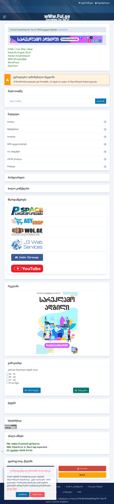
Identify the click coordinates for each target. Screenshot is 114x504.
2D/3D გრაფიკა (56, 159)
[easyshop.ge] (27, 221)
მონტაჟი (56, 166)
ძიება (100, 101)
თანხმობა (22, 494)
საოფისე (56, 136)
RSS (83, 475)
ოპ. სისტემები (56, 151)
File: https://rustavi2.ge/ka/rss (23, 443)
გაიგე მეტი (12, 488)
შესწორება (37, 494)
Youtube (83, 468)
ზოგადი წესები (96, 486)
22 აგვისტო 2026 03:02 (19, 450)
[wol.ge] (27, 231)
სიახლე (56, 122)
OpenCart (13, 65)
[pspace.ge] (27, 210)
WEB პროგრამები (17, 59)
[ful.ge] (27, 244)
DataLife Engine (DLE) (19, 52)
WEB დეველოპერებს (47, 29)
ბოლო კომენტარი (74, 486)
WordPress (13, 62)
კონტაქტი (67, 492)
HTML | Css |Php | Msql (20, 49)
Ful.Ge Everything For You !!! (23, 29)
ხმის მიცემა (33, 390)
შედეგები (82, 390)
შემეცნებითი (56, 129)
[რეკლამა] (49, 39)
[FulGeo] (27, 268)
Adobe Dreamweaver (19, 55)
